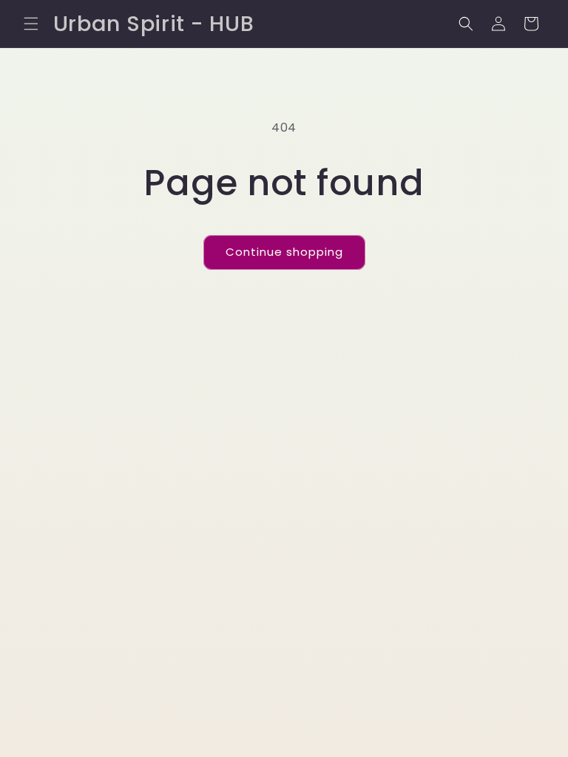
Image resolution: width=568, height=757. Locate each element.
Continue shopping (284, 251)
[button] (31, 23)
